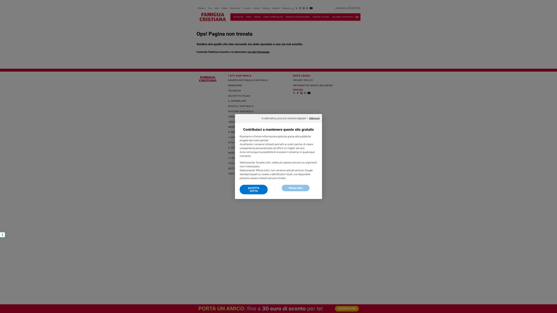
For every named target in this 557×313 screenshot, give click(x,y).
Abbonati (314, 118)
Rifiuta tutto (296, 188)
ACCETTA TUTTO (253, 189)
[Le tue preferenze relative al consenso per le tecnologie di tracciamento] (2, 234)
